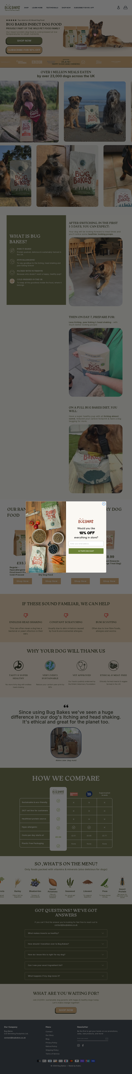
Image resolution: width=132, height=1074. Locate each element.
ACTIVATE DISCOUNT (86, 551)
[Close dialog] (103, 503)
